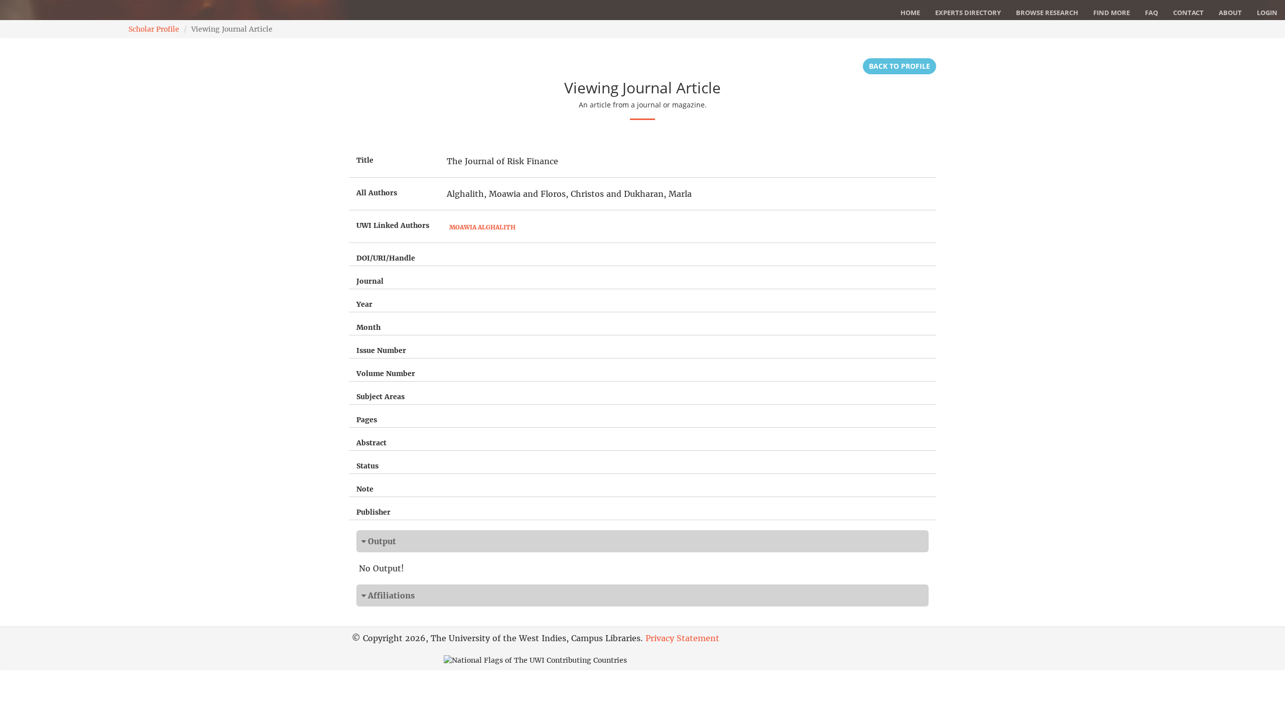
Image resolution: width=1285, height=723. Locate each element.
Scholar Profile (153, 29)
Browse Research (1047, 12)
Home (910, 12)
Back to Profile (899, 66)
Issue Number (381, 350)
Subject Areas (380, 396)
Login (1267, 12)
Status (367, 465)
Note (364, 489)
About (1230, 12)
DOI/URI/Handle (385, 258)
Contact (1188, 12)
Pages (366, 419)
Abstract (371, 442)
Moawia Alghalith (482, 227)
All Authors (376, 192)
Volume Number (385, 373)
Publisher (373, 512)
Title (364, 160)
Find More (1111, 12)
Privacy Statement (682, 638)
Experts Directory (968, 12)
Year (364, 304)
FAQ (1151, 12)
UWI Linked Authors (392, 225)
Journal (369, 281)
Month (368, 327)
